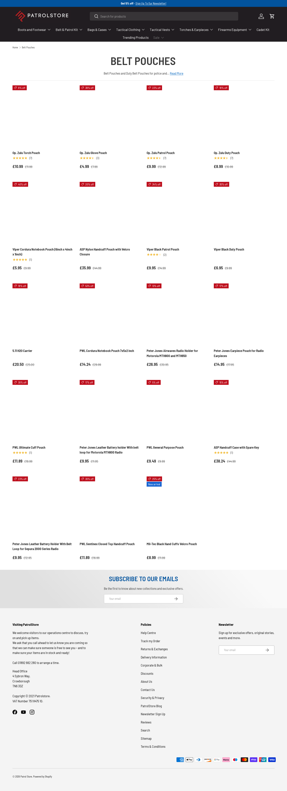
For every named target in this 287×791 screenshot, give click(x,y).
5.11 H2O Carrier (22, 351)
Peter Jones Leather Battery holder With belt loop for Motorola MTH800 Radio (109, 449)
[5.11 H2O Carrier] (42, 314)
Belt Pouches (28, 47)
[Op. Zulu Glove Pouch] (110, 115)
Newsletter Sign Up (153, 714)
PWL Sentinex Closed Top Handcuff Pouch (107, 544)
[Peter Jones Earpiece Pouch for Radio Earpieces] (244, 314)
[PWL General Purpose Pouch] (177, 410)
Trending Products (136, 37)
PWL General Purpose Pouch (165, 447)
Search (145, 730)
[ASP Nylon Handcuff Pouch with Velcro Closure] (110, 212)
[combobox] (164, 16)
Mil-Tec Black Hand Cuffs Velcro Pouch (172, 544)
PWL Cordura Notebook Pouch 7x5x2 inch (107, 351)
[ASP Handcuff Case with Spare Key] (244, 410)
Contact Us (148, 690)
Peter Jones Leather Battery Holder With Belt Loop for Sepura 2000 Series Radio (42, 546)
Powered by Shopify (42, 776)
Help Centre (148, 633)
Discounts (147, 673)
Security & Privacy (152, 698)
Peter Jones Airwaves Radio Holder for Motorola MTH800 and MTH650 (172, 353)
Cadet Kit (263, 30)
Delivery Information (154, 657)
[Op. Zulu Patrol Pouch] (177, 115)
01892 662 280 (27, 663)
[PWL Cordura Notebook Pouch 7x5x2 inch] (110, 314)
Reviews (146, 722)
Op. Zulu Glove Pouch (93, 153)
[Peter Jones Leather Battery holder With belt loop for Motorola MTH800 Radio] (110, 410)
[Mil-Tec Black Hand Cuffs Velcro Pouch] (177, 507)
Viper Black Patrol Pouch (163, 249)
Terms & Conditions (153, 746)
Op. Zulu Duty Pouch (227, 153)
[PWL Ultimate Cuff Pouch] (42, 410)
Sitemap (146, 738)
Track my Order (150, 641)
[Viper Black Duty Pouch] (244, 212)
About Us (146, 681)
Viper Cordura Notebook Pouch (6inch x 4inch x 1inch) (42, 251)
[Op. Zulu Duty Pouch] (244, 115)
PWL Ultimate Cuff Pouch (28, 447)
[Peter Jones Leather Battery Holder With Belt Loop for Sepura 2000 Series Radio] (42, 507)
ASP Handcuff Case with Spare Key (236, 447)
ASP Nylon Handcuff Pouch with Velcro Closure (105, 251)
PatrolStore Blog (151, 706)
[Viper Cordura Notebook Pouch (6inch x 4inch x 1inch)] (42, 212)
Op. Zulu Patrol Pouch (161, 153)
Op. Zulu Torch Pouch (26, 153)
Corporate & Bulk (151, 665)
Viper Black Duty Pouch (229, 249)
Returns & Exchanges (154, 649)
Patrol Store (26, 776)
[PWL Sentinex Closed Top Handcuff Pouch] (110, 507)
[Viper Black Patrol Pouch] (177, 212)
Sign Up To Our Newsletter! (150, 3)
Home (15, 47)
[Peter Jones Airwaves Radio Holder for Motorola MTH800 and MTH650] (177, 314)
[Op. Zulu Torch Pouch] (42, 115)
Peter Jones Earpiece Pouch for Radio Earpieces (239, 353)
